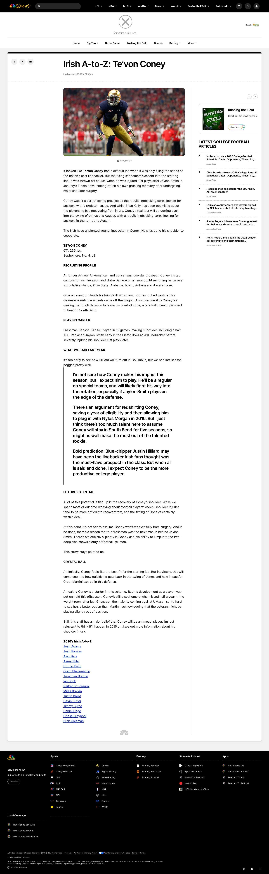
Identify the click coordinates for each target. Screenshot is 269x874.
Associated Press (213, 212)
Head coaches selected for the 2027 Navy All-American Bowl (230, 190)
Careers (20, 853)
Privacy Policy (91, 853)
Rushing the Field (137, 43)
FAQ (43, 853)
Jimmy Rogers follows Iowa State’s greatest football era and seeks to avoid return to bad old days (231, 223)
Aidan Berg (211, 164)
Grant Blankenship (76, 671)
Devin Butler (72, 701)
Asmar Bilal (71, 661)
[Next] (255, 96)
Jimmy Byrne (72, 706)
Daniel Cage (72, 711)
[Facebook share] (14, 62)
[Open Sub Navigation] (101, 6)
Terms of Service (139, 853)
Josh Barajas (72, 651)
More (190, 43)
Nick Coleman (73, 721)
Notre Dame (112, 43)
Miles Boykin (72, 691)
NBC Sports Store (54, 853)
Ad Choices (78, 853)
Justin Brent (72, 696)
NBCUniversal (24, 857)
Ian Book (69, 681)
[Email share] (30, 62)
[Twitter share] (22, 62)
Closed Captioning (32, 853)
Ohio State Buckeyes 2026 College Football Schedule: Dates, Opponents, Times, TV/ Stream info (231, 174)
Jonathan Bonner (75, 676)
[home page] (20, 6)
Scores (158, 43)
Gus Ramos (211, 196)
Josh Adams (72, 646)
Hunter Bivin (72, 666)
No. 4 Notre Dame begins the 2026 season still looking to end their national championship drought (231, 239)
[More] (239, 6)
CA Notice (126, 853)
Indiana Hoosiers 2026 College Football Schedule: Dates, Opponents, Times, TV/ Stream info (230, 158)
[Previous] (249, 96)
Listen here (235, 127)
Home (76, 43)
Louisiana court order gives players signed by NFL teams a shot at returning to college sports (231, 206)
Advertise (11, 853)
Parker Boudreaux (76, 686)
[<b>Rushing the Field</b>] (213, 119)
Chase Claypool (74, 716)
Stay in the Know (16, 769)
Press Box (68, 853)
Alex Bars (70, 656)
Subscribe (13, 781)
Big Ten (91, 43)
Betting (173, 43)
